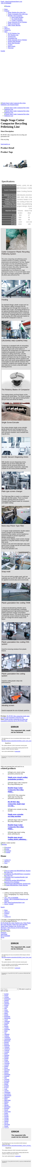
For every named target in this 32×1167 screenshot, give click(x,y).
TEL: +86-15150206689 (11, 897)
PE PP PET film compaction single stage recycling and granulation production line (15, 716)
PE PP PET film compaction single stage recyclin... (16, 804)
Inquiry (3, 907)
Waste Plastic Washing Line (8, 926)
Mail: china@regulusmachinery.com (14, 902)
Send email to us (5, 144)
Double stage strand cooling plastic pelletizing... (17, 838)
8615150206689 (5, 936)
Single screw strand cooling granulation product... (18, 778)
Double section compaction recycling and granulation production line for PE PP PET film (14, 720)
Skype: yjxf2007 (9, 904)
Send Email (4, 934)
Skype (2, 937)
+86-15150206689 (6, 3)
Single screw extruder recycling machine (15, 815)
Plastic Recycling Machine (19, 924)
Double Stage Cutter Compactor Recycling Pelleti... (16, 790)
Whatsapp (3, 932)
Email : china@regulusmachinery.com (11, 1)
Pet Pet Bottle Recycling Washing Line (12, 923)
